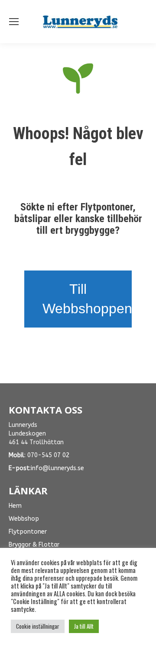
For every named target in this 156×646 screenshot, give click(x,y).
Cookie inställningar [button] (37, 626)
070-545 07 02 (48, 455)
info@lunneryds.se (57, 468)
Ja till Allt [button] (84, 626)
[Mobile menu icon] (14, 21)
